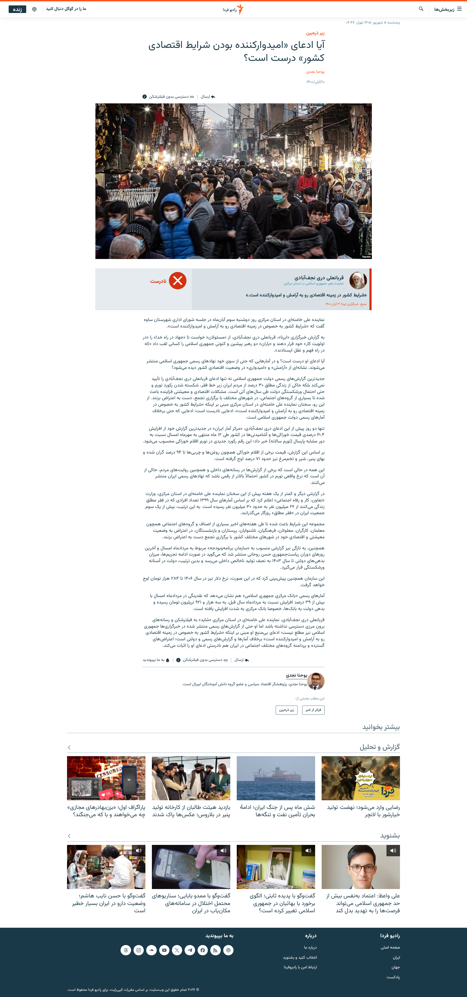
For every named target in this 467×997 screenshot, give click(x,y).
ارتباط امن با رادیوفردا (300, 967)
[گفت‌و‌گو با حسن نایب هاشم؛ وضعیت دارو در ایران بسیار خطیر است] (106, 867)
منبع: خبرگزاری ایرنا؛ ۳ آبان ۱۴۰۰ (346, 304)
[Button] (208, 97)
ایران (396, 957)
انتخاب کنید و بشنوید (300, 957)
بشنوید (390, 836)
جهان (396, 967)
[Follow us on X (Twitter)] (177, 950)
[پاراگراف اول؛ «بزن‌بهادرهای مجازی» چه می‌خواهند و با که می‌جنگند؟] (106, 778)
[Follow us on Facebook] (203, 950)
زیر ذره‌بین (315, 33)
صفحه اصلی (390, 947)
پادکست (393, 977)
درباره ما (310, 947)
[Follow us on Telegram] (190, 950)
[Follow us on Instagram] (139, 950)
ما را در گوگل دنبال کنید (66, 9)
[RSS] (215, 950)
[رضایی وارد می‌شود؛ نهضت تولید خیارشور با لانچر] (361, 778)
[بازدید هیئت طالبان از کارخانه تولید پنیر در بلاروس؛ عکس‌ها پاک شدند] (191, 778)
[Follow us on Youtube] (164, 950)
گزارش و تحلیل (380, 747)
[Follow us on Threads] (126, 950)
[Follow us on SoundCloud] (151, 950)
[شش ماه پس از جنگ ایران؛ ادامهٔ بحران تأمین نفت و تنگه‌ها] (276, 778)
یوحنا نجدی (315, 72)
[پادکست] (34, 9)
